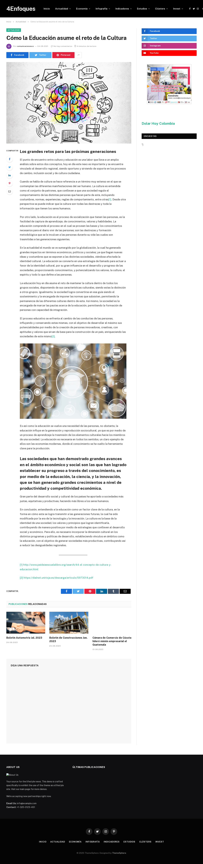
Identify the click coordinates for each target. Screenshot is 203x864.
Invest (176, 8)
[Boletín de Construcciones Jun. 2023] (68, 623)
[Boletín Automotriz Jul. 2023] (25, 623)
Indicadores (122, 8)
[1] (109, 199)
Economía (82, 8)
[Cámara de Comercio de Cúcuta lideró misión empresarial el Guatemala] (111, 623)
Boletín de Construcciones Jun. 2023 (68, 639)
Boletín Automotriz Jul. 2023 (24, 637)
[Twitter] (9, 167)
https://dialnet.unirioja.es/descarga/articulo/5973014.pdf (58, 577)
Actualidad (61, 8)
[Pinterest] (9, 183)
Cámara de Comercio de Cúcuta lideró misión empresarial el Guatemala (111, 641)
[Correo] (9, 191)
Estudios (142, 8)
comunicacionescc (25, 46)
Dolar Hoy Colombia (158, 123)
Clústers (160, 8)
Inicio (47, 8)
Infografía (101, 8)
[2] (53, 336)
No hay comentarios (63, 46)
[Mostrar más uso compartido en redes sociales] (78, 55)
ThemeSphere (119, 853)
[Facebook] (9, 159)
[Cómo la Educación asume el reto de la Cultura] (68, 103)
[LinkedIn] (9, 175)
